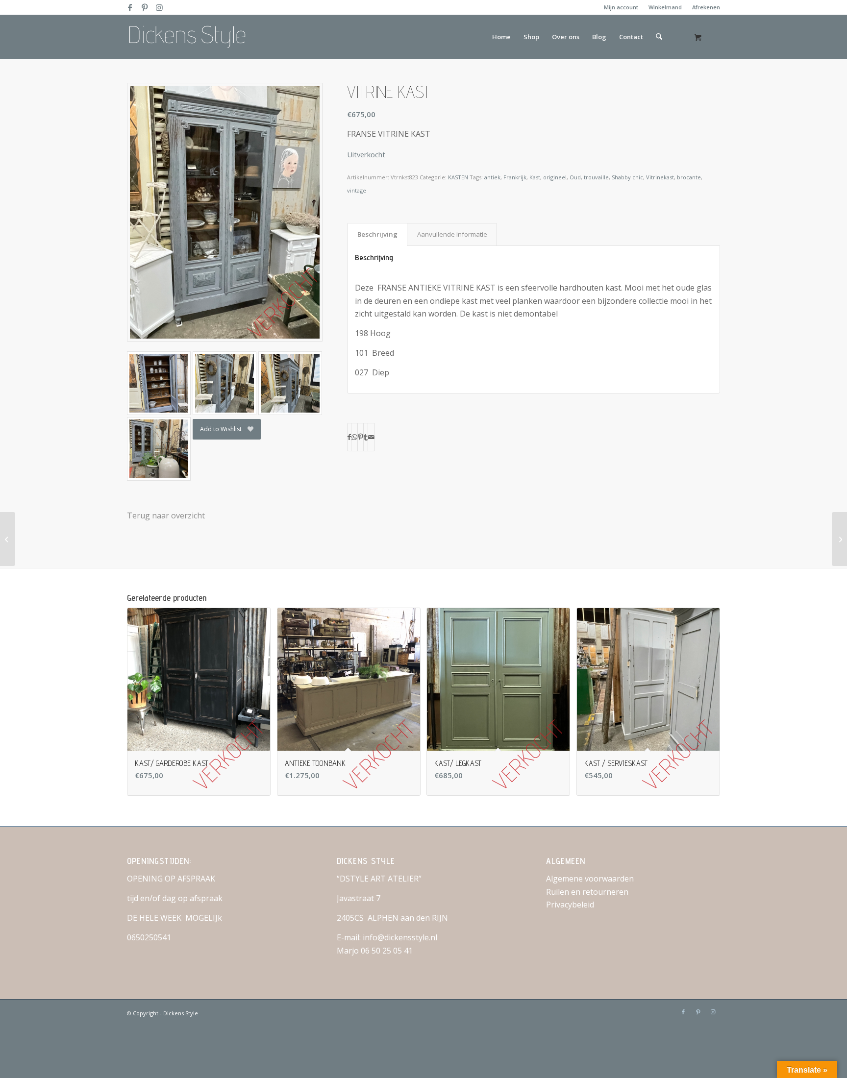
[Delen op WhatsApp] (354, 437)
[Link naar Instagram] (159, 7)
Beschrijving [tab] (377, 234)
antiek (492, 177)
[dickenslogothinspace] (191, 37)
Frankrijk (514, 177)
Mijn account (621, 7)
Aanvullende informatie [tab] (452, 234)
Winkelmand (665, 7)
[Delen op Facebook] (349, 437)
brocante (689, 177)
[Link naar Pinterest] (144, 7)
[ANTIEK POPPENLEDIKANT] (7, 539)
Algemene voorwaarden (590, 878)
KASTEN (458, 177)
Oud (575, 177)
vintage (356, 190)
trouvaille (596, 177)
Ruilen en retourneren (587, 891)
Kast (534, 177)
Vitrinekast (660, 177)
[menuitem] (621, 7)
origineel (555, 177)
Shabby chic (627, 177)
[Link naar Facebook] (130, 7)
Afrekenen (706, 7)
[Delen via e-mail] (371, 437)
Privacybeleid (570, 904)
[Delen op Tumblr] (366, 437)
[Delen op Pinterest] (360, 437)
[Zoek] (659, 37)
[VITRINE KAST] (839, 539)
